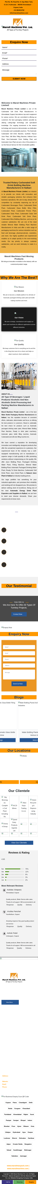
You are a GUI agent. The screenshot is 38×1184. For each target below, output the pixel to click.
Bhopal (23, 1120)
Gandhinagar (17, 1150)
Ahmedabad (17, 1114)
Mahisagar (27, 1150)
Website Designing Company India (22, 1178)
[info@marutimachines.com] (19, 84)
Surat (32, 1114)
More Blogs (19, 740)
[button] (4, 32)
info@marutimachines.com (19, 13)
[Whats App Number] (22, 84)
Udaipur (8, 1132)
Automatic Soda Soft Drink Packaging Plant (17, 1029)
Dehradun (22, 1138)
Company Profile (9, 1051)
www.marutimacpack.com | (18, 1166)
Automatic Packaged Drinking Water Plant (16, 1013)
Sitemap (6, 1057)
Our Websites (8, 1059)
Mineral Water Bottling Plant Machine (15, 1016)
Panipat (8, 1120)
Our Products (8, 1054)
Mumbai (6, 1126)
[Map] (19, 962)
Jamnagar (23, 1156)
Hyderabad (16, 1132)
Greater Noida (17, 1144)
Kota (32, 1126)
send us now (18, 684)
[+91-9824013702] (16, 84)
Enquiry (31, 1182)
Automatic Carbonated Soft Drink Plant (15, 1027)
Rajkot (26, 1114)
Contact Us (7, 1065)
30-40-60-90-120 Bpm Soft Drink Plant (15, 1032)
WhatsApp (19, 1182)
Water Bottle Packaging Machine (13, 1024)
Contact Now (18, 614)
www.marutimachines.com (17, 1081)
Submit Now (19, 79)
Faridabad (7, 1114)
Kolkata (19, 782)
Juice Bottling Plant (9, 1035)
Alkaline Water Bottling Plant (12, 1021)
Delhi (30, 1102)
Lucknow (7, 1138)
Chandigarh (23, 1102)
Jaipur (8, 1144)
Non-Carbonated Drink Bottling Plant (15, 1040)
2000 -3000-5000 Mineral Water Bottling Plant (18, 1018)
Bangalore (28, 1144)
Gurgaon (17, 1108)
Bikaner (26, 1126)
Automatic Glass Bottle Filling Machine (15, 1038)
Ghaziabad (26, 1108)
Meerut (14, 1138)
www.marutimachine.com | (18, 1169)
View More (9, 1002)
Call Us (8, 1182)
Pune (13, 1126)
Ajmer (19, 1126)
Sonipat (16, 1120)
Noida (10, 1108)
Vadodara (14, 1156)
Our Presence (8, 1062)
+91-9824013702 (19, 10)
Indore (30, 1120)
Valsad (9, 1150)
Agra (24, 1132)
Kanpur (30, 1132)
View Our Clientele (19, 843)
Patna (15, 1102)
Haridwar (31, 1138)
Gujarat (8, 1102)
